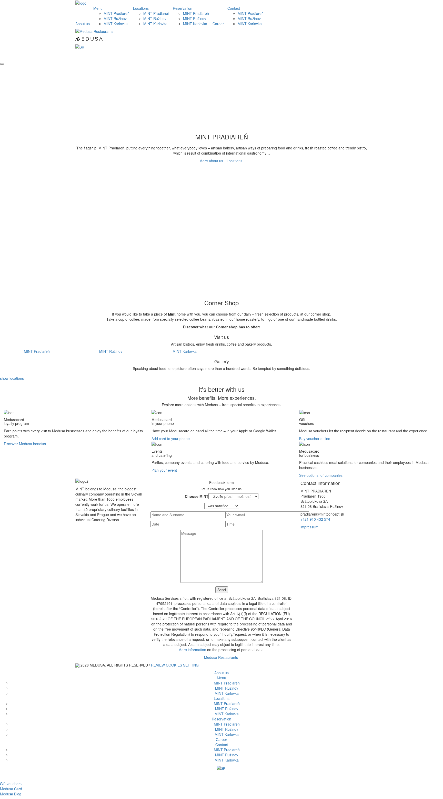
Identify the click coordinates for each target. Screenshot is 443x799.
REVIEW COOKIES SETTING (175, 665)
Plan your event (164, 470)
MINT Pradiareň (116, 13)
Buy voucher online (314, 438)
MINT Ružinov (115, 18)
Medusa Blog (10, 793)
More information (192, 649)
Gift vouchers (11, 783)
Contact (233, 8)
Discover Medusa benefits (25, 443)
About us (82, 23)
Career (218, 23)
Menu (98, 8)
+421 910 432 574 (315, 519)
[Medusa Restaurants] (221, 36)
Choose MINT (196, 496)
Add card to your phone (171, 438)
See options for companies (321, 475)
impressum (309, 526)
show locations (12, 378)
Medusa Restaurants (221, 657)
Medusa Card (11, 788)
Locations (141, 8)
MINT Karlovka (116, 23)
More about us (211, 160)
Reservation (182, 8)
